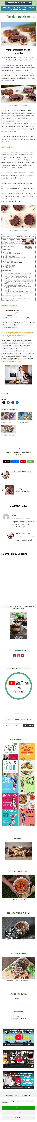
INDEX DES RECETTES (12, 1096)
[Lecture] (5, 1044)
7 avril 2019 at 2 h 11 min (22, 537)
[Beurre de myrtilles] (8, 416)
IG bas (8, 452)
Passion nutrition (18, 17)
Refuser (18, 1113)
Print (31, 461)
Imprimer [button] (29, 248)
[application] (18, 1037)
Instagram (15, 327)
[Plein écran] (32, 1044)
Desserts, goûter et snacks (23, 60)
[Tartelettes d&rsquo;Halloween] (25, 416)
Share (16, 461)
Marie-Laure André (12, 57)
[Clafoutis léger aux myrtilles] (8, 429)
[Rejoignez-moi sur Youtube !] (18, 673)
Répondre (27, 518)
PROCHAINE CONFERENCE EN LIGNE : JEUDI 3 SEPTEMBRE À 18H (18, 9)
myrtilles (16, 452)
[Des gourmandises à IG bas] (18, 918)
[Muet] (29, 1044)
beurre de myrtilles (7, 68)
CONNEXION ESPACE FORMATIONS (18, 3)
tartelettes (18, 454)
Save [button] (26, 248)
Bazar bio (4, 126)
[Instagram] (30, 472)
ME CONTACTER (26, 1096)
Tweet (7, 461)
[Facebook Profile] (28, 472)
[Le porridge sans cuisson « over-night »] (9, 490)
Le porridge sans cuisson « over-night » (23, 490)
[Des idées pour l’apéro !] (18, 876)
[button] (2, 17)
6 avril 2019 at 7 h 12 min (18, 518)
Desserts (11, 60)
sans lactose (26, 452)
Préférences (18, 1118)
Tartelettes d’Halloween (23, 422)
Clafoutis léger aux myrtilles (8, 435)
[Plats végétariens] (18, 958)
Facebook (7, 327)
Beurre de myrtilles (6, 422)
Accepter (18, 1108)
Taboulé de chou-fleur (12, 310)
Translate (23, 1018)
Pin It (23, 461)
